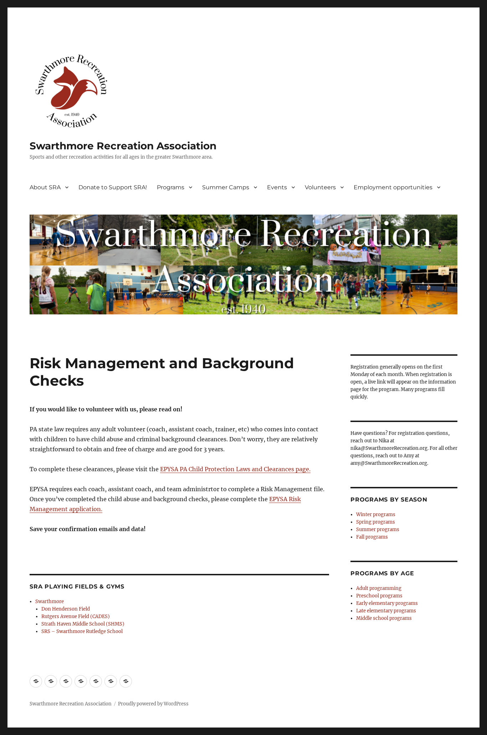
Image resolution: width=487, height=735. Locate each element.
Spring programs (375, 522)
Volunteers (320, 187)
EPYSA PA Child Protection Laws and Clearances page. (235, 469)
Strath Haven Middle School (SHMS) (82, 624)
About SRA (45, 187)
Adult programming (378, 588)
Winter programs (375, 515)
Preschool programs (379, 596)
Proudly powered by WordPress (153, 704)
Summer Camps (225, 187)
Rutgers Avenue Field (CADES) (75, 616)
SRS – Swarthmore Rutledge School (82, 631)
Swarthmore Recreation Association (123, 146)
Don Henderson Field (65, 609)
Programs (170, 187)
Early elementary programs (387, 603)
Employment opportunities (393, 187)
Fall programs (372, 537)
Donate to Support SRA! (112, 187)
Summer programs (377, 529)
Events (277, 187)
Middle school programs (384, 618)
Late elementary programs (386, 611)
